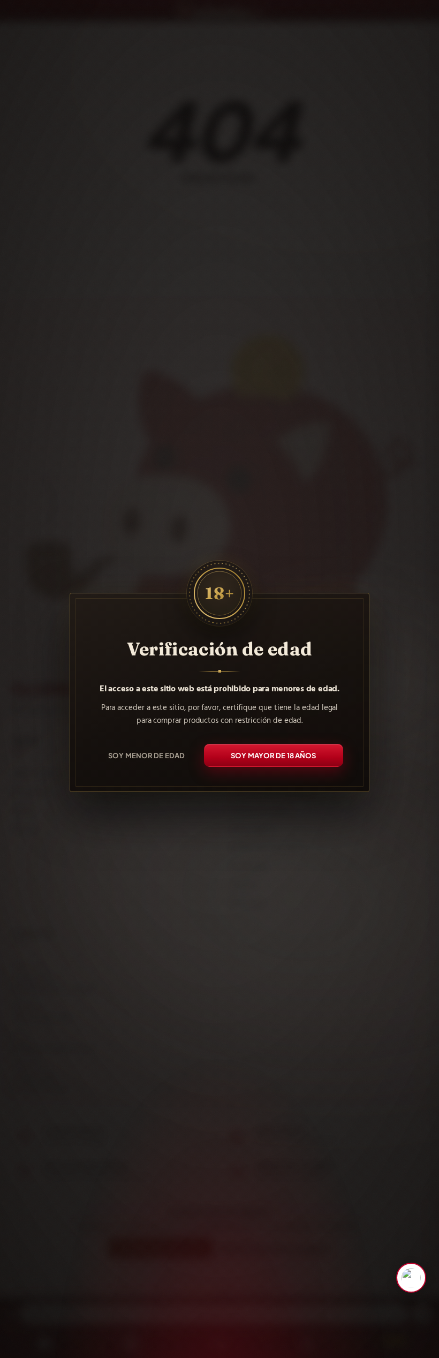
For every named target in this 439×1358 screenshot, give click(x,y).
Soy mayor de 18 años (273, 755)
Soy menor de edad (146, 755)
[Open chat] (411, 1278)
